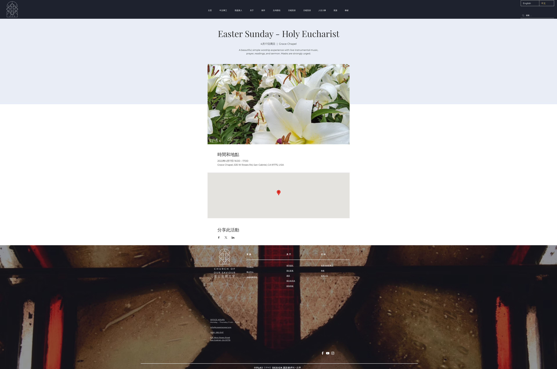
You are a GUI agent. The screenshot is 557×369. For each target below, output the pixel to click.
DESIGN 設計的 (281, 367)
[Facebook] (323, 353)
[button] (238, 10)
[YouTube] (328, 353)
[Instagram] (333, 353)
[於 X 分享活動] (226, 237)
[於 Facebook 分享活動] (218, 237)
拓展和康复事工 (327, 266)
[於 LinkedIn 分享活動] (233, 237)
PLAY (259, 367)
